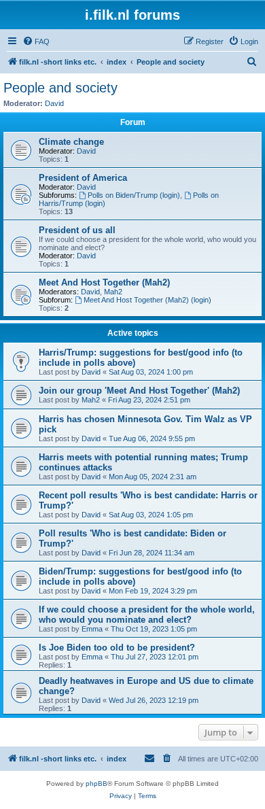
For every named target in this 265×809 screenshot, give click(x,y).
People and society (60, 87)
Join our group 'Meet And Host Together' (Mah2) (139, 390)
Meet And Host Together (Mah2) (104, 282)
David (54, 103)
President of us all (77, 230)
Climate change (71, 142)
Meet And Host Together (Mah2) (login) (147, 300)
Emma (92, 629)
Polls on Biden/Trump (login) (134, 195)
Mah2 (113, 292)
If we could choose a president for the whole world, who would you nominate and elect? (147, 614)
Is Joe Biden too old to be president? (117, 647)
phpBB (96, 783)
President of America (83, 178)
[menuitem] (36, 41)
